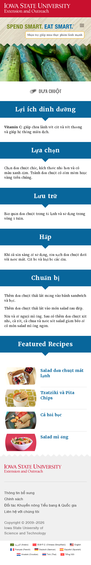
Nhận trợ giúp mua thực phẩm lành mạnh (54, 35)
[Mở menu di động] (82, 25)
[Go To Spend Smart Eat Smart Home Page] (37, 8)
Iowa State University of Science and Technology (25, 530)
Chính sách (13, 499)
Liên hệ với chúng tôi (21, 511)
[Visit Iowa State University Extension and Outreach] (45, 468)
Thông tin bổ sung (19, 493)
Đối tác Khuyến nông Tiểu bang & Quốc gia (40, 505)
